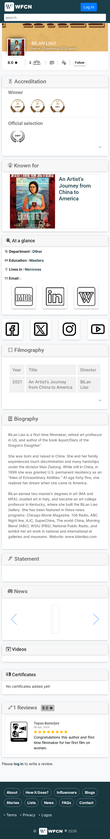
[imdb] (24, 296)
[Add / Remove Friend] (64, 62)
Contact (86, 802)
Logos (46, 815)
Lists (31, 802)
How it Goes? (37, 792)
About (12, 792)
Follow (79, 62)
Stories (13, 802)
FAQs (66, 802)
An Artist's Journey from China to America (75, 189)
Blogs (90, 792)
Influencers (67, 792)
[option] (55, 201)
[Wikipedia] (86, 296)
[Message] (52, 62)
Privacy (29, 815)
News (49, 802)
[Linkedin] (55, 296)
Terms (11, 815)
